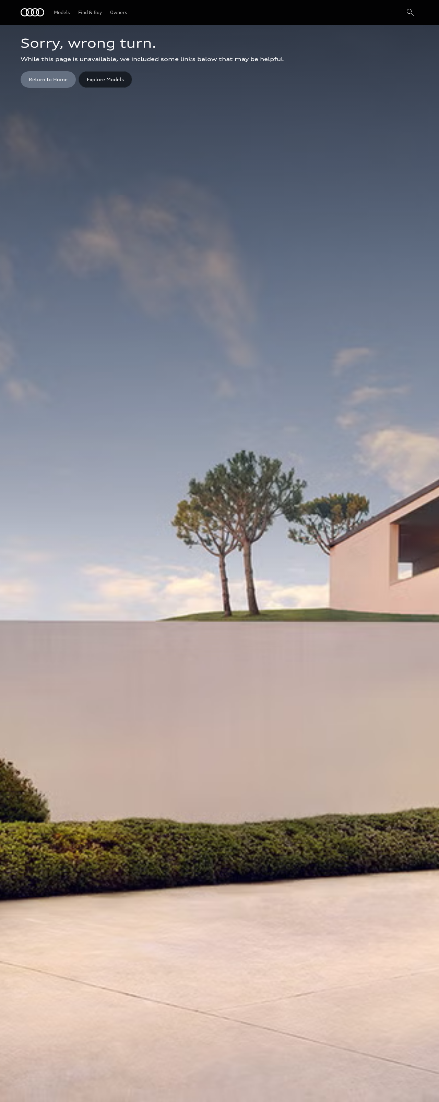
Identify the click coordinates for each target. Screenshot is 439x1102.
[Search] (410, 12)
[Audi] (32, 12)
